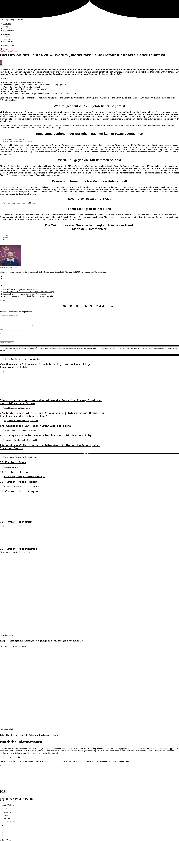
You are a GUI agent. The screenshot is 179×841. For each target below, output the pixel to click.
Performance (158, 348)
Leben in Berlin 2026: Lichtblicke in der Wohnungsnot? (24, 294)
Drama (60, 348)
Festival (72, 348)
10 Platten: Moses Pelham (18, 481)
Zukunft (14, 350)
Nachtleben (7, 28)
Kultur (117, 348)
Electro (64, 348)
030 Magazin (7, 348)
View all (2, 300)
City (45, 348)
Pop (165, 348)
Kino (106, 348)
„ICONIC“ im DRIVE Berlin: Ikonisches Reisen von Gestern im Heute (30, 296)
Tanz (176, 348)
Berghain (22, 348)
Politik (162, 348)
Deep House (49, 348)
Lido (124, 348)
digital (53, 348)
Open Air (150, 348)
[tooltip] (5, 235)
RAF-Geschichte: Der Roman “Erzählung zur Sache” (36, 425)
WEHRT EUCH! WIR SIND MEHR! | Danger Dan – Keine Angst (28, 292)
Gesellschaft (3, 51)
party (154, 348)
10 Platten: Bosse (13, 462)
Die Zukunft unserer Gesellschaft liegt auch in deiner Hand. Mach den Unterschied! (39, 94)
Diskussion (57, 348)
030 (1, 348)
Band (19, 348)
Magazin (132, 348)
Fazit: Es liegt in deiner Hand (15, 91)
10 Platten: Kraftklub (16, 521)
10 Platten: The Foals (16, 472)
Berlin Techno (31, 348)
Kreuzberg (113, 348)
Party (9, 51)
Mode (136, 348)
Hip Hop (84, 348)
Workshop (10, 350)
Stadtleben (7, 24)
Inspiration (95, 348)
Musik (5, 26)
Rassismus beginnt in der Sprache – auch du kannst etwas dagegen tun (34, 85)
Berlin (26, 348)
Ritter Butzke (169, 348)
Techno (2, 350)
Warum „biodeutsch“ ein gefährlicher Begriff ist (23, 82)
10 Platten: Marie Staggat (19, 491)
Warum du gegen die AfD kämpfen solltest (21, 87)
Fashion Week (68, 348)
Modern (141, 348)
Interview (103, 348)
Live (127, 348)
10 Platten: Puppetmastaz (18, 548)
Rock (173, 348)
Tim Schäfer (7, 65)
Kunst (121, 348)
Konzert (109, 348)
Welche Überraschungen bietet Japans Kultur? (21, 289)
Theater (7, 350)
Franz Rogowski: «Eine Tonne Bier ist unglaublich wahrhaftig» (46, 435)
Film (75, 348)
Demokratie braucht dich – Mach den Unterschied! (25, 89)
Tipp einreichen (9, 30)
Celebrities (38, 348)
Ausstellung (14, 348)
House (89, 348)
